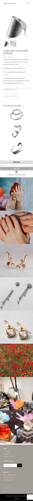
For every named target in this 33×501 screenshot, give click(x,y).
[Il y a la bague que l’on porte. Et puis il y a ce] (16, 194)
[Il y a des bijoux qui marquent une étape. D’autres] (16, 327)
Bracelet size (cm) (9, 89)
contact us (6, 74)
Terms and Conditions (9, 456)
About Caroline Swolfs (9, 475)
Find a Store (6, 451)
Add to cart (11, 96)
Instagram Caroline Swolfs (16, 175)
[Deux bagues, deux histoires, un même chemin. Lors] (16, 227)
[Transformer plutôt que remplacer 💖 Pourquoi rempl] (16, 293)
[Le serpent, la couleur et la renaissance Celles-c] (16, 260)
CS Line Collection (8, 480)
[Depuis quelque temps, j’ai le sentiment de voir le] (16, 360)
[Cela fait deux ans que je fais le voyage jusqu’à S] (16, 427)
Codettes (16, 498)
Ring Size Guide (7, 453)
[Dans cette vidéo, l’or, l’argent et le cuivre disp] (16, 393)
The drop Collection (8, 477)
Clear (17, 89)
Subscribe (16, 162)
